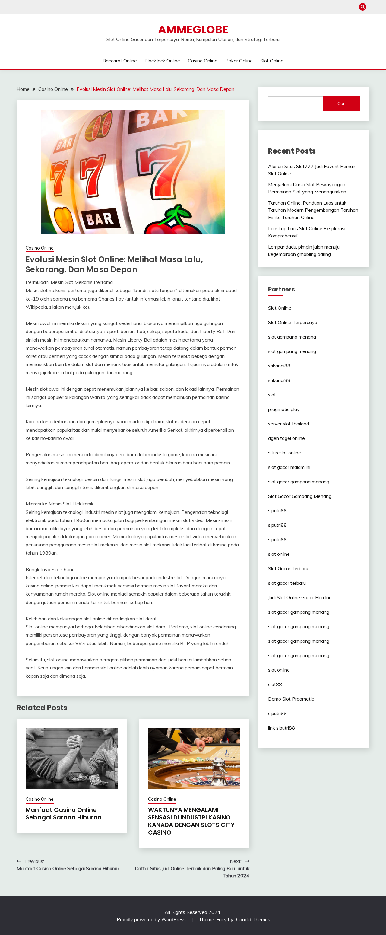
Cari (341, 103)
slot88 (275, 684)
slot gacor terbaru (287, 583)
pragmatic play (284, 409)
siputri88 (277, 510)
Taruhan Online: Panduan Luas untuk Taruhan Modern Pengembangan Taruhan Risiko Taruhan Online (313, 210)
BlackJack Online (162, 61)
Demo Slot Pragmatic (291, 699)
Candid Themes (253, 919)
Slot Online (271, 61)
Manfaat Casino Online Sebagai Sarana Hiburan (64, 814)
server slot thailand (288, 424)
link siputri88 (281, 728)
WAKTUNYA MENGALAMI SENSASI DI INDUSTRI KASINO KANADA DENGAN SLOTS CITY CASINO (191, 821)
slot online (279, 554)
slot (272, 395)
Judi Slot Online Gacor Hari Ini (299, 597)
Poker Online (239, 61)
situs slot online (284, 453)
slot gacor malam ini (289, 467)
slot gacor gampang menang (298, 482)
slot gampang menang (292, 337)
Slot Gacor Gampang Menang (299, 496)
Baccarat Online (120, 61)
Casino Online (202, 61)
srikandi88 (279, 366)
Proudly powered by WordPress (152, 919)
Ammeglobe (193, 29)
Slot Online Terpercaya (292, 322)
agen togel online (286, 438)
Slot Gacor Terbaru (288, 568)
